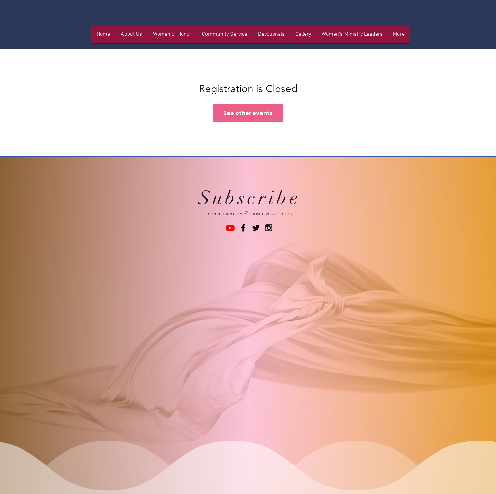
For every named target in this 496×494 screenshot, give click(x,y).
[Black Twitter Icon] (256, 228)
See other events (248, 113)
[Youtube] (230, 228)
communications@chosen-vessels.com (250, 213)
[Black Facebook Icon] (243, 228)
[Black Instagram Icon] (269, 228)
